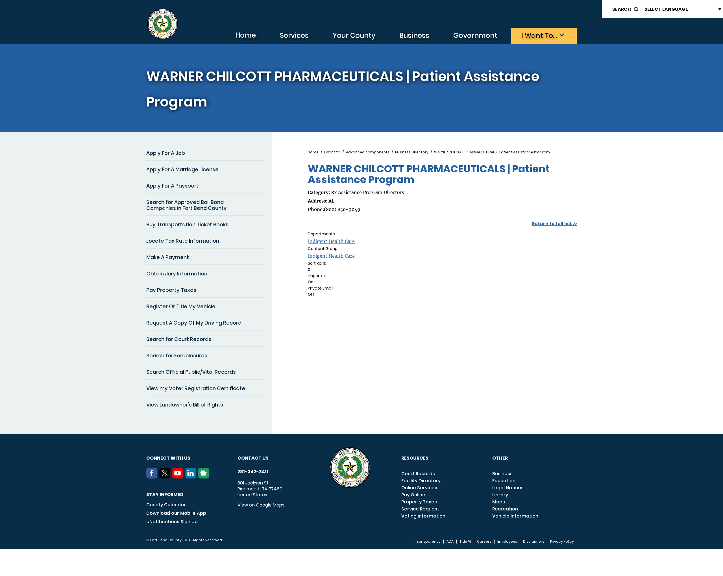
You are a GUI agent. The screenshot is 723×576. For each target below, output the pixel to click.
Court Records (418, 473)
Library (500, 495)
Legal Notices (508, 487)
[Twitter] (165, 477)
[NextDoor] (204, 477)
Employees (507, 542)
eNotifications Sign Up (172, 521)
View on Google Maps (261, 505)
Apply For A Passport (172, 185)
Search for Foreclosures (176, 355)
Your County (354, 35)
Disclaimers (533, 542)
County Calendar (166, 504)
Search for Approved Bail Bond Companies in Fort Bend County (186, 205)
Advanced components (367, 152)
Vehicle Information (515, 516)
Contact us (253, 458)
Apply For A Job (165, 153)
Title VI (465, 542)
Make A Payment (167, 257)
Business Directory (411, 152)
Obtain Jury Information (176, 273)
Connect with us (168, 458)
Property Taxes (419, 502)
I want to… (539, 35)
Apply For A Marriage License (182, 169)
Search (621, 9)
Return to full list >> (554, 223)
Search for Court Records (178, 339)
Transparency (428, 542)
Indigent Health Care (331, 241)
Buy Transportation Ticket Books (187, 224)
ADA (450, 542)
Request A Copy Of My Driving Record (193, 322)
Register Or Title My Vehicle (180, 306)
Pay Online (413, 495)
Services (294, 35)
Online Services (419, 487)
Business (414, 35)
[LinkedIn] (191, 477)
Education (503, 480)
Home (245, 35)
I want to (332, 152)
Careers (484, 542)
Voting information (423, 516)
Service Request (420, 509)
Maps (498, 502)
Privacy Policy (562, 542)
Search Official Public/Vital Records (191, 371)
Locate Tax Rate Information (182, 240)
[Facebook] (152, 477)
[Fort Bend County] (162, 24)
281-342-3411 (253, 472)
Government (475, 35)
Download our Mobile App (176, 513)
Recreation (505, 509)
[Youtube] (178, 477)
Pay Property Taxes (171, 290)
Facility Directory (421, 480)
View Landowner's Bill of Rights (184, 404)
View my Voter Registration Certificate (195, 388)
